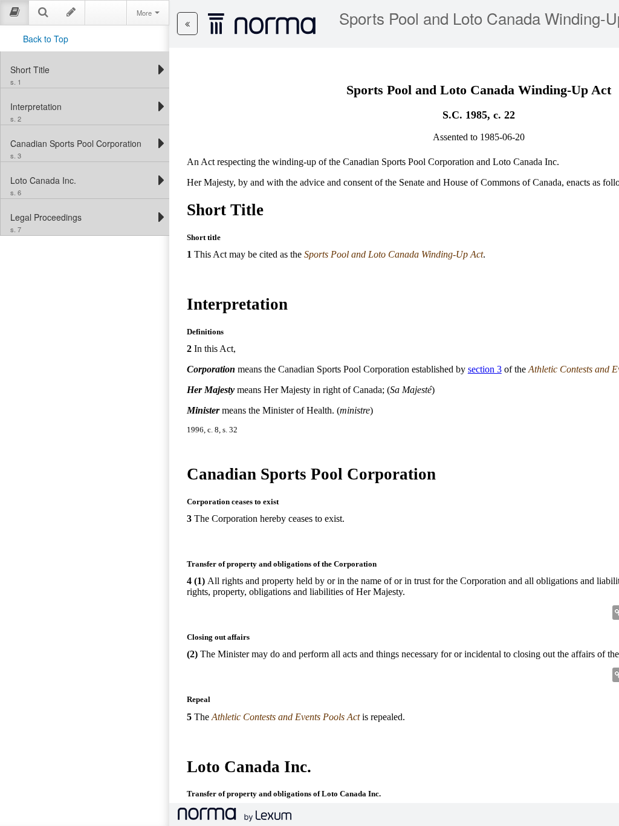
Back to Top (45, 39)
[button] (187, 23)
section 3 (485, 369)
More (145, 13)
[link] (82, 69)
